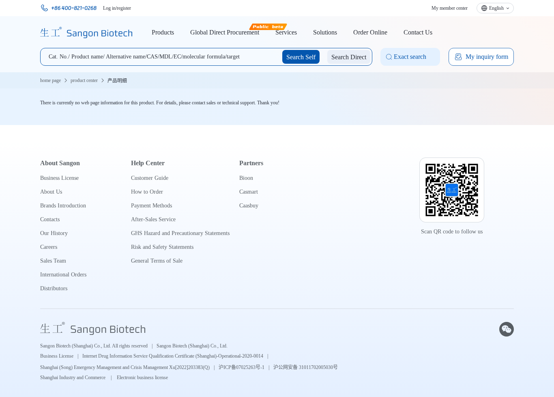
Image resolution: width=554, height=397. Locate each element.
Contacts (50, 219)
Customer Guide (149, 178)
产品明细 (117, 81)
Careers (48, 247)
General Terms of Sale (157, 261)
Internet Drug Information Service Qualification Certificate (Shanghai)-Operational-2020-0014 (172, 356)
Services (286, 32)
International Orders (63, 275)
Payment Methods (151, 206)
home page (50, 80)
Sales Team (53, 261)
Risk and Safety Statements (162, 247)
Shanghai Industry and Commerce (73, 377)
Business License (59, 178)
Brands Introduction (63, 206)
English (496, 8)
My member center (450, 8)
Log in (109, 8)
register (124, 8)
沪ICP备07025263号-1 (241, 367)
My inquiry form (487, 56)
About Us (51, 192)
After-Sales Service (153, 219)
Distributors (53, 288)
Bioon (246, 178)
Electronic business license (142, 377)
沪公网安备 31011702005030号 (305, 367)
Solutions (325, 32)
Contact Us (418, 32)
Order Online (370, 32)
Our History (54, 233)
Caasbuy (248, 206)
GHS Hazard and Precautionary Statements (180, 233)
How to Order (147, 192)
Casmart (248, 192)
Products (163, 32)
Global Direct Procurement (224, 32)
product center (84, 80)
